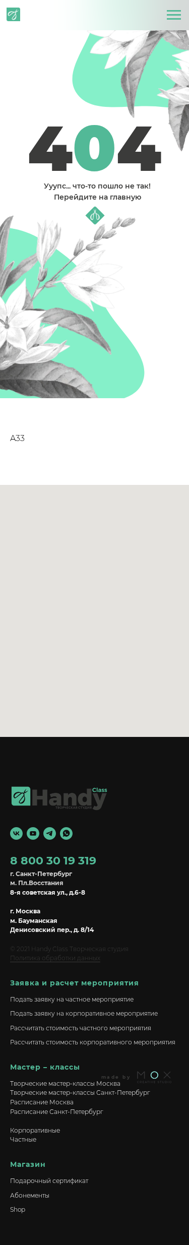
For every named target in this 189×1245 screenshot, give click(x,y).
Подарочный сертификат (49, 1181)
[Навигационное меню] (174, 15)
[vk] (16, 833)
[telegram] (49, 833)
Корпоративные (35, 1130)
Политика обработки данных (55, 958)
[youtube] (33, 833)
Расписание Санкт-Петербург (56, 1111)
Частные (23, 1139)
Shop (17, 1209)
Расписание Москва (42, 1102)
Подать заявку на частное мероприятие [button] (72, 999)
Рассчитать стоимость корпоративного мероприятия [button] (92, 1042)
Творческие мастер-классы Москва (65, 1083)
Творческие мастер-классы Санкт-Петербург (80, 1092)
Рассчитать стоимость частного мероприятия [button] (80, 1028)
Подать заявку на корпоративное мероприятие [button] (84, 1013)
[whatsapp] (66, 833)
